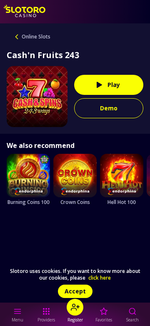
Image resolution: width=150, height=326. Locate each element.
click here (99, 278)
